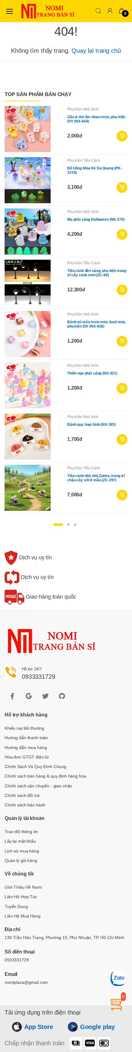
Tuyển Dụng (16, 906)
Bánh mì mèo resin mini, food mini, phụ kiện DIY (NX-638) (96, 324)
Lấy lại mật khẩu (20, 841)
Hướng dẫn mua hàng (26, 747)
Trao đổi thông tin (21, 831)
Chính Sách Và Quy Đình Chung (35, 766)
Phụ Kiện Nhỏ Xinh (83, 109)
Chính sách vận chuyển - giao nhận (38, 785)
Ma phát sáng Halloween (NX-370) (96, 219)
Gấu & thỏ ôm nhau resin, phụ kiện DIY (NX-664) (96, 119)
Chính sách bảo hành (25, 804)
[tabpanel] (66, 311)
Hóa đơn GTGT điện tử (27, 757)
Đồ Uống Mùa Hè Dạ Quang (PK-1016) (94, 170)
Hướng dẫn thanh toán (26, 737)
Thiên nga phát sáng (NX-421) (92, 373)
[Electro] (35, 11)
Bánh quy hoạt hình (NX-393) (91, 424)
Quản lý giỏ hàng (21, 860)
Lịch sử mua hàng (22, 850)
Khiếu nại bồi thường (24, 728)
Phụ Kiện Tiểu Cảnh (83, 160)
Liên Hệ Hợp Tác (21, 896)
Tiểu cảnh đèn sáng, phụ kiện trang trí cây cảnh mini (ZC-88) (96, 273)
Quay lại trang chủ (96, 50)
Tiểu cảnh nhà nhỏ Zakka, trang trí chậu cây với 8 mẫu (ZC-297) (96, 478)
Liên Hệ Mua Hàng (23, 916)
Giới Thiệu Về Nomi (23, 887)
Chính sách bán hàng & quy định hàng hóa (45, 776)
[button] (98, 10)
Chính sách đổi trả (22, 795)
